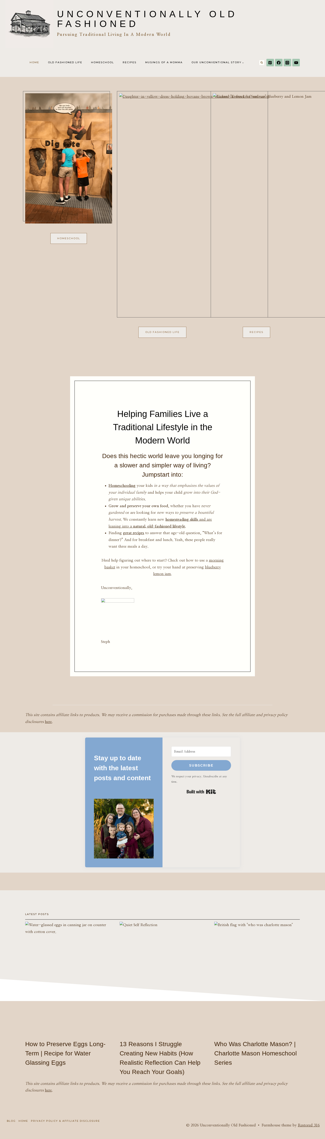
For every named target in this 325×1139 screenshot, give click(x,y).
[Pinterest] (270, 62)
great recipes (133, 533)
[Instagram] (287, 62)
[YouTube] (296, 62)
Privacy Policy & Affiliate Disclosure (65, 1120)
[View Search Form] (261, 62)
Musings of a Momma (164, 62)
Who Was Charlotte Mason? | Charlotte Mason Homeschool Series (255, 1053)
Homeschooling (122, 485)
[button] (124, 828)
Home (34, 62)
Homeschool (102, 62)
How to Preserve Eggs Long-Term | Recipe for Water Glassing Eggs (65, 1053)
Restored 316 (309, 1125)
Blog (11, 1120)
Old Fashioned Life (65, 62)
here (48, 722)
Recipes (129, 62)
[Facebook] (279, 62)
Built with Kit (201, 792)
